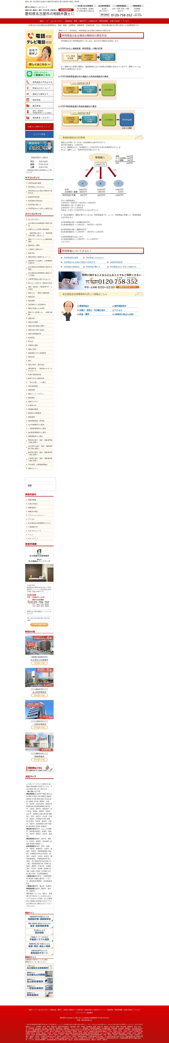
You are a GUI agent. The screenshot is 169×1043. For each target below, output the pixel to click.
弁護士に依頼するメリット (39, 127)
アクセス (118, 310)
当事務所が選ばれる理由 (123, 314)
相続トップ (63, 30)
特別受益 (73, 30)
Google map (39, 663)
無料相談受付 (120, 306)
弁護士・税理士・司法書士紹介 (92, 310)
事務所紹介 (84, 306)
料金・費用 (84, 314)
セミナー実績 (39, 134)
